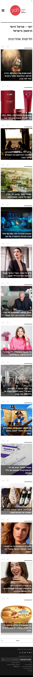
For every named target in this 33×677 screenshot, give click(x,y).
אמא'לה (30, 671)
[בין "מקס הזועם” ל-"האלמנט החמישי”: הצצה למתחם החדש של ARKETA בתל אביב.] (16, 380)
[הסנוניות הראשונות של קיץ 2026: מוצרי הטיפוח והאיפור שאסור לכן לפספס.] (16, 538)
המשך (17, 640)
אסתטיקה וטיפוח (27, 667)
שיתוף (3, 46)
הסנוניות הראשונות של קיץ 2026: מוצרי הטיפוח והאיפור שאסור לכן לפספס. (17, 549)
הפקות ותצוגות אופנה (13, 665)
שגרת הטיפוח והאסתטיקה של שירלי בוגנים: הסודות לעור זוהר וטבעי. (16, 314)
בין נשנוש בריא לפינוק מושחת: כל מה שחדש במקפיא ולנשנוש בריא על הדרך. (16, 628)
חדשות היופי (28, 665)
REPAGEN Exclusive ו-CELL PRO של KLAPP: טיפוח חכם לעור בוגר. (16, 116)
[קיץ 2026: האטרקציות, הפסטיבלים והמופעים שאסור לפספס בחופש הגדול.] (16, 420)
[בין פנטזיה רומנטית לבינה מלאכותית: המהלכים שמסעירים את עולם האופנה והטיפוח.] (16, 577)
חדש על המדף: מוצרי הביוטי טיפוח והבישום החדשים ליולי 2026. (17, 274)
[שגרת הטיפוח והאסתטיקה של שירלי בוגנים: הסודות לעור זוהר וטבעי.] (16, 301)
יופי (31, 663)
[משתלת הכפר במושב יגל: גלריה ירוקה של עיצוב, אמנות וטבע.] (16, 183)
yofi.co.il (20, 649)
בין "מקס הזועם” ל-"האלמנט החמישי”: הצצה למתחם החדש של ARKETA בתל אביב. (17, 391)
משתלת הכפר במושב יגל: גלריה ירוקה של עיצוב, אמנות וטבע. (18, 195)
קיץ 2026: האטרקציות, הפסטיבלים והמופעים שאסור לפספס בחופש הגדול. (17, 431)
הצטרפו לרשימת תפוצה (26, 659)
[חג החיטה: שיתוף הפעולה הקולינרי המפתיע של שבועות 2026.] (16, 499)
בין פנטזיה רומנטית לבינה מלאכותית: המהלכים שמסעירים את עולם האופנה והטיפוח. (17, 588)
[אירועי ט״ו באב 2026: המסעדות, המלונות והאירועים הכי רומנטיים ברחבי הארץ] (16, 144)
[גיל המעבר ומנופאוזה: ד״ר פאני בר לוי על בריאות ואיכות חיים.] (16, 341)
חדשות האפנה (15, 663)
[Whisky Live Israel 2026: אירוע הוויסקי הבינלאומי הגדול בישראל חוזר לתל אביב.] (16, 65)
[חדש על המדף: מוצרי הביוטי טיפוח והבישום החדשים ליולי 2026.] (16, 262)
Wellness (17, 667)
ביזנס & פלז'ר (28, 669)
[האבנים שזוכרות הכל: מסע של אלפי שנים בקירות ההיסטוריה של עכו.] (16, 223)
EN (20, 653)
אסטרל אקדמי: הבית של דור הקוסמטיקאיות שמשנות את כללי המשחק (18, 470)
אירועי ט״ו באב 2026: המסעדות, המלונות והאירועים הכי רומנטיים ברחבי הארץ (18, 155)
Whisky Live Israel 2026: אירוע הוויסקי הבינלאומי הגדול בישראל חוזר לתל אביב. (17, 76)
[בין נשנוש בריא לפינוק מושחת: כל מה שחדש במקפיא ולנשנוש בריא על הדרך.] (16, 617)
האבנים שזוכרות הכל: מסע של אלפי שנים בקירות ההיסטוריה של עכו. (16, 235)
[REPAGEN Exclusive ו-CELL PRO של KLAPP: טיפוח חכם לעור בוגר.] (16, 104)
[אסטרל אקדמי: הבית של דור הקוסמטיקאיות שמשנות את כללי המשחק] (16, 459)
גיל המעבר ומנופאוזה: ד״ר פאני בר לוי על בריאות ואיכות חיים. (17, 353)
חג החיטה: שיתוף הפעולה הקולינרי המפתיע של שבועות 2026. (17, 511)
